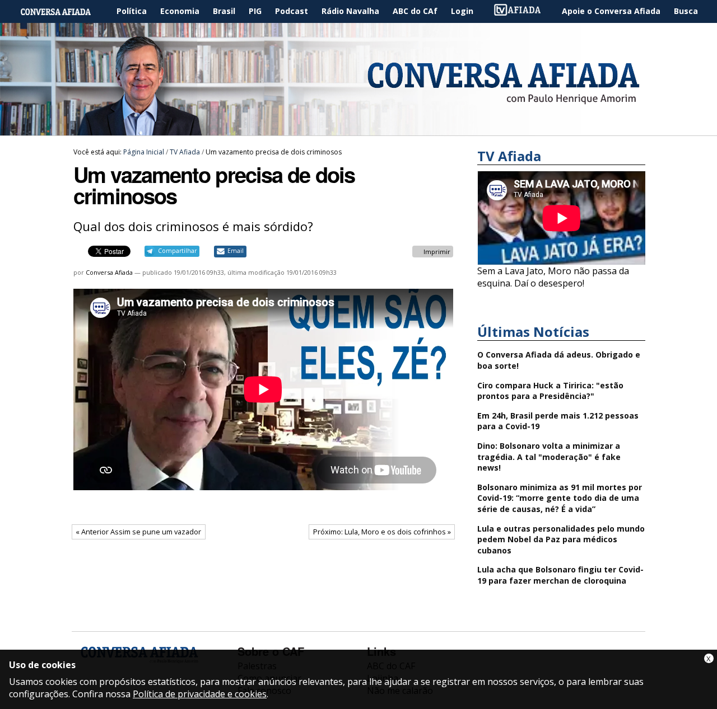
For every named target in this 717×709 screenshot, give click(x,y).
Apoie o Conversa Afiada (611, 11)
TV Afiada (523, 11)
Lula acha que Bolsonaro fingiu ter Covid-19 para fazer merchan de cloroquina (560, 575)
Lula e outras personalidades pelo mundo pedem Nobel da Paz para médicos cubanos (561, 539)
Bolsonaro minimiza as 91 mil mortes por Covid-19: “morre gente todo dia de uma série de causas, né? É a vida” (559, 498)
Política (132, 11)
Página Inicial (64, 11)
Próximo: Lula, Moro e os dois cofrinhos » (382, 532)
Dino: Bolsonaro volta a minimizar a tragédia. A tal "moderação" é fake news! (549, 456)
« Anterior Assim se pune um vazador (138, 532)
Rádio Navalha (350, 11)
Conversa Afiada (109, 272)
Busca (686, 11)
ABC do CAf (415, 11)
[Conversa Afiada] (358, 129)
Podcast (291, 11)
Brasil (224, 11)
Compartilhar (177, 251)
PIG (255, 11)
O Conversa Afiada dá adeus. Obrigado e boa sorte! (558, 360)
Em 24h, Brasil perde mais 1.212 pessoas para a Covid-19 (558, 421)
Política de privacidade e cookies (200, 694)
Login (462, 11)
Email (235, 251)
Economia (179, 11)
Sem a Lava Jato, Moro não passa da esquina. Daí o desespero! (553, 277)
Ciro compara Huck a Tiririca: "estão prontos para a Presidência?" (550, 391)
